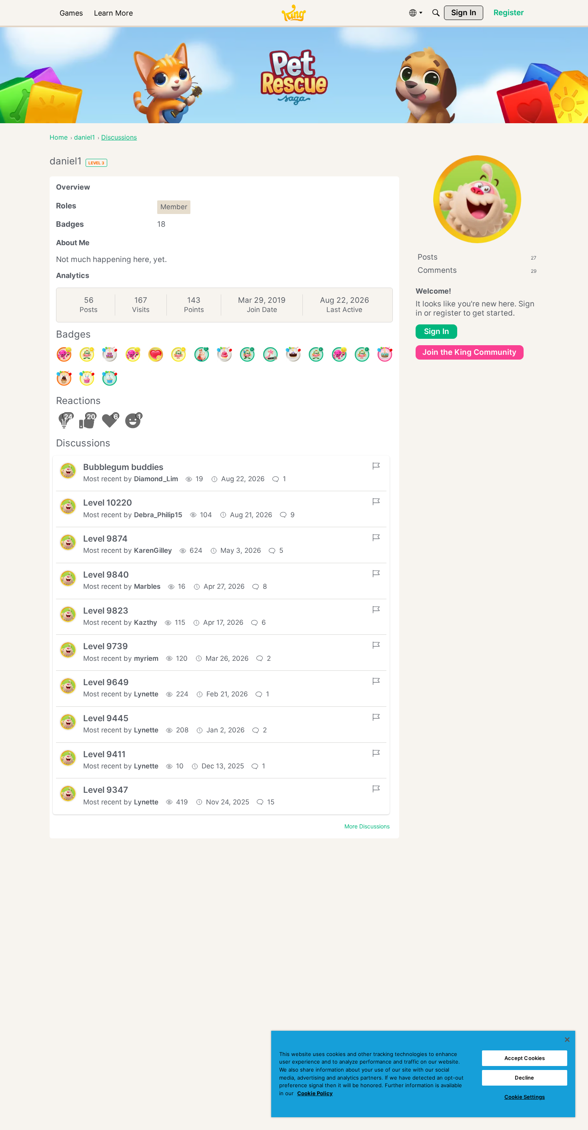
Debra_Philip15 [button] (158, 515)
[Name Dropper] (270, 354)
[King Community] (293, 13)
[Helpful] (339, 354)
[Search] (436, 13)
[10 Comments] (178, 354)
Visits (141, 310)
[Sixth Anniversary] (224, 354)
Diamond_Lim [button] (156, 479)
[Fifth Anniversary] (293, 354)
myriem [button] (146, 658)
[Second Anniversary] (86, 378)
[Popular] (201, 354)
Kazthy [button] (145, 622)
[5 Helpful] (132, 354)
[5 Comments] (247, 354)
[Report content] (376, 466)
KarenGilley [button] (153, 550)
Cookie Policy (315, 1093)
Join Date (262, 310)
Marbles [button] (147, 586)
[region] (423, 1074)
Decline (524, 1077)
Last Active (344, 310)
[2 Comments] (316, 354)
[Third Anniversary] (64, 378)
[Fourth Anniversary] (384, 354)
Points (194, 310)
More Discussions (367, 826)
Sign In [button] (436, 331)
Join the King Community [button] (469, 352)
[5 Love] (155, 354)
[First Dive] (362, 354)
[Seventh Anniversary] (109, 354)
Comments (477, 270)
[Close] (567, 1039)
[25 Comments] (86, 354)
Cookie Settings (524, 1097)
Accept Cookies (524, 1058)
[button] (68, 471)
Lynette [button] (146, 694)
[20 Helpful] (64, 354)
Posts (89, 310)
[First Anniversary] (109, 378)
